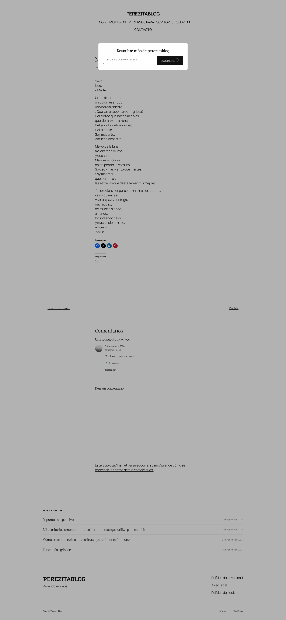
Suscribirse (168, 61)
